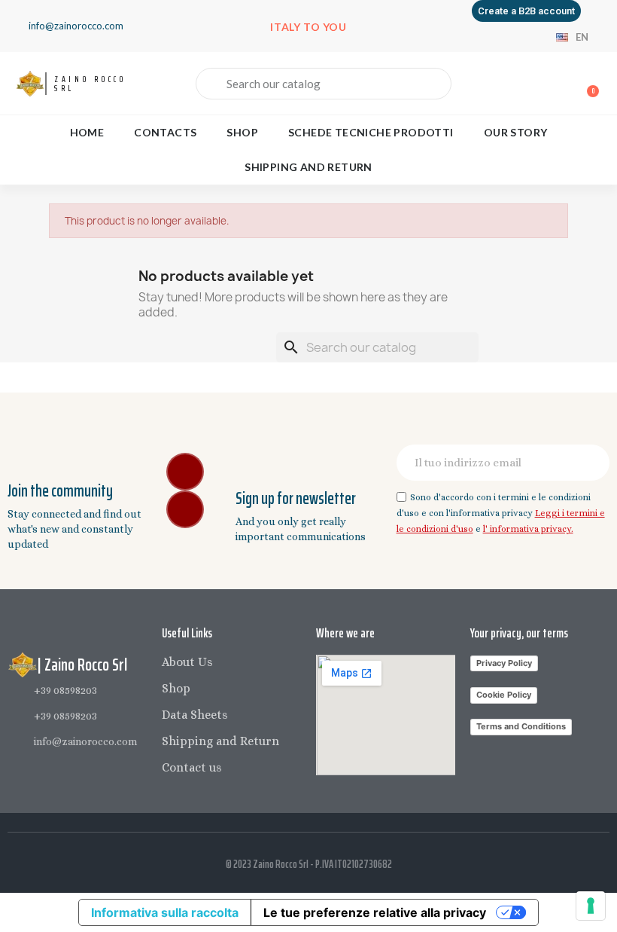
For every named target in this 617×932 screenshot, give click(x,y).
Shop (242, 132)
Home (87, 132)
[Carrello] (586, 84)
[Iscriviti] (589, 463)
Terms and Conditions (521, 726)
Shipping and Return (308, 166)
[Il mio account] (534, 85)
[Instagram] (185, 509)
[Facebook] (185, 471)
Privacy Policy (504, 663)
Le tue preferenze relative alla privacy (374, 912)
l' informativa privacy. (528, 529)
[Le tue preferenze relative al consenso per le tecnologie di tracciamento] (590, 905)
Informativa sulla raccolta (165, 912)
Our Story (516, 132)
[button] (526, 11)
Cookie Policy (503, 694)
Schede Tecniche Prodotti (371, 132)
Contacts (165, 132)
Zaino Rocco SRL (90, 83)
